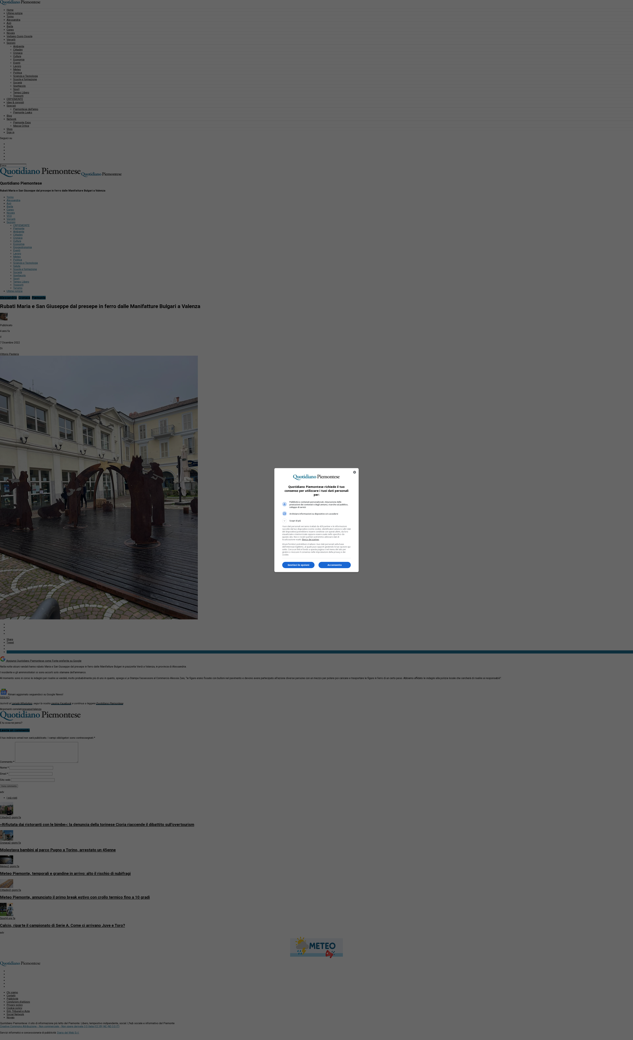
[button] (316, 521)
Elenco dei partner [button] (310, 539)
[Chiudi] (354, 472)
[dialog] (316, 520)
